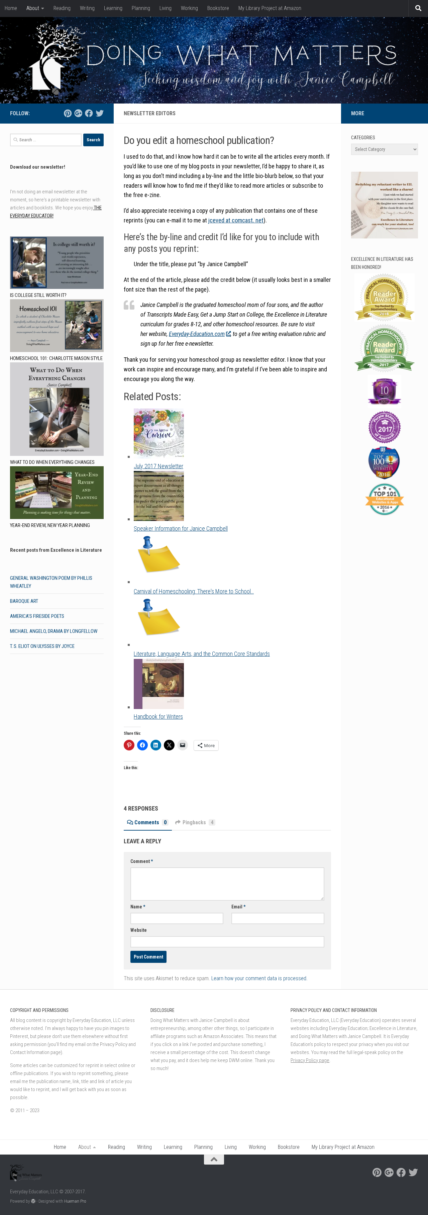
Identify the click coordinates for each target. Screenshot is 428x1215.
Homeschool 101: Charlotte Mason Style (56, 358)
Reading (62, 8)
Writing (87, 8)
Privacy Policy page (310, 1060)
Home (11, 8)
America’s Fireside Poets (37, 616)
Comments (150, 822)
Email (238, 906)
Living (165, 8)
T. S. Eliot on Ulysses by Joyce (42, 646)
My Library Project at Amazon (269, 8)
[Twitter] (100, 113)
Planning (141, 8)
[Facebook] (89, 113)
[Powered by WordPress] (33, 1201)
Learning (113, 8)
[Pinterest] (68, 113)
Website (138, 930)
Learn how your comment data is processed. (259, 978)
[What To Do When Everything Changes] (57, 410)
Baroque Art (24, 601)
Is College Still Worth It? (38, 295)
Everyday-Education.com (197, 333)
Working (189, 8)
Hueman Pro (75, 1201)
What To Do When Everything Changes (52, 462)
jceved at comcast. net (235, 220)
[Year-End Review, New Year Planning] (57, 493)
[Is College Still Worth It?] (57, 264)
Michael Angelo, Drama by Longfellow (53, 631)
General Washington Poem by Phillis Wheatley (51, 582)
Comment (141, 861)
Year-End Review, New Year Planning (50, 525)
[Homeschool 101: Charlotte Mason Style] (57, 326)
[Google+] (78, 113)
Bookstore (218, 8)
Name (137, 906)
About (32, 8)
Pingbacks (198, 822)
